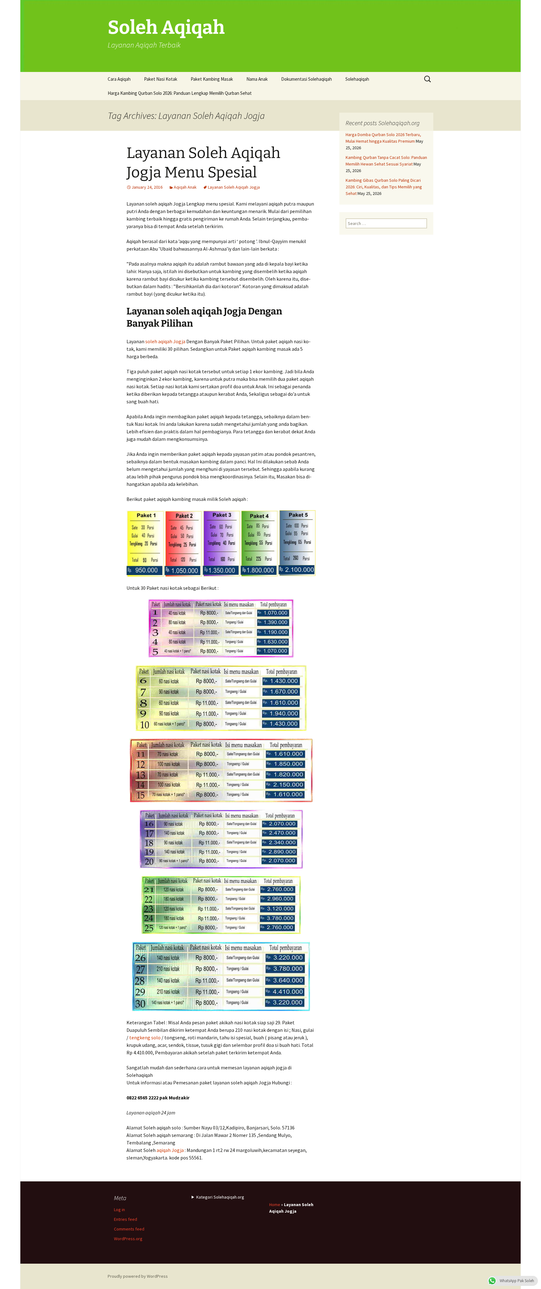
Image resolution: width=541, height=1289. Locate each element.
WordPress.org (128, 1238)
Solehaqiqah (357, 79)
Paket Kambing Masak (212, 79)
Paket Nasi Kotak (160, 79)
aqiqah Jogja (170, 1150)
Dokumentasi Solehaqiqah (306, 79)
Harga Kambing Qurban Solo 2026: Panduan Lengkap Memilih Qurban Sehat (180, 93)
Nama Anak (257, 79)
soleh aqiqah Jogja (165, 341)
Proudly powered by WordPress (138, 1276)
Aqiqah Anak (185, 187)
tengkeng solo (145, 1037)
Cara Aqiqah (119, 79)
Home (274, 1204)
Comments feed (129, 1229)
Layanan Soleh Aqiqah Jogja (234, 187)
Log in (119, 1209)
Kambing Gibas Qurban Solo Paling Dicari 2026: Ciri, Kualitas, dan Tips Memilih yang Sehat (384, 186)
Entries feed (125, 1219)
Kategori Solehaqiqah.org (220, 1197)
